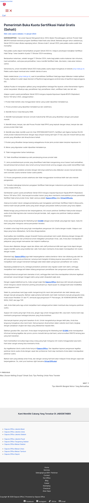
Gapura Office (51, 198)
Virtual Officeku (66, 198)
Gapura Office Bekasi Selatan (15, 444)
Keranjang (46, 486)
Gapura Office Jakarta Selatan (15, 434)
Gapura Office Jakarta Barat (14, 429)
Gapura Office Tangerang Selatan (16, 442)
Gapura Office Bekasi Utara (14, 449)
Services (47, 470)
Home (46, 467)
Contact (47, 475)
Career (46, 483)
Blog (46, 481)
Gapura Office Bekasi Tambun (15, 451)
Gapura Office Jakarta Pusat (14, 439)
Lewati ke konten (6, 1)
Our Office (46, 478)
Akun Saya (47, 491)
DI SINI (40, 221)
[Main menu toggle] (9, 10)
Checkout (46, 488)
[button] (4, 15)
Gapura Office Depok (12, 454)
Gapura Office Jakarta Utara (14, 432)
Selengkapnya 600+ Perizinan (47, 473)
